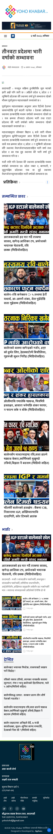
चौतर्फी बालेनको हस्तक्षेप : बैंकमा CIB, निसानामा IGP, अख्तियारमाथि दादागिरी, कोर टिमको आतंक (25, 512)
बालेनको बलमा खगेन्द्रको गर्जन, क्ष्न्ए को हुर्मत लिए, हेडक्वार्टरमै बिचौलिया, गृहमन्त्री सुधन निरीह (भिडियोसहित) (25, 352)
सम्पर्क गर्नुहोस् (34, 799)
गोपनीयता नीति (24, 799)
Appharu (38, 831)
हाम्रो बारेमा (13, 799)
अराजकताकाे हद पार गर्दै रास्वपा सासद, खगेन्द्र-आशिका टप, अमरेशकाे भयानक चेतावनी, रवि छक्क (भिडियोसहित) (25, 244)
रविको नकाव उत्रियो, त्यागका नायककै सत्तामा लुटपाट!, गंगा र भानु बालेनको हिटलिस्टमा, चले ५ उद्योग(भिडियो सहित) (26, 683)
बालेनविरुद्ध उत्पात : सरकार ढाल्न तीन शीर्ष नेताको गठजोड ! (24, 697)
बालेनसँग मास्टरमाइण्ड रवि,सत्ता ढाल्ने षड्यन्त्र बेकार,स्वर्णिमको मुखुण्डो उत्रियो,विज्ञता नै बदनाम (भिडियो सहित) (26, 459)
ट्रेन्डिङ (9, 659)
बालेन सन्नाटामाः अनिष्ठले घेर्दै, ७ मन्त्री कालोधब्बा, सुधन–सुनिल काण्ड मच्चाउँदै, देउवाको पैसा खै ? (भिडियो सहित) (23, 726)
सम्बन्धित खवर (13, 196)
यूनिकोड (46, 798)
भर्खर (6, 529)
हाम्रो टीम (5, 799)
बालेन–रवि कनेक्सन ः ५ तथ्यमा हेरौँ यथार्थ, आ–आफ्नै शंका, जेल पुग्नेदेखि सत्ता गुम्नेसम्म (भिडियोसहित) (25, 299)
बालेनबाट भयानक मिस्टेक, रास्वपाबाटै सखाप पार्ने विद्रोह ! (25, 669)
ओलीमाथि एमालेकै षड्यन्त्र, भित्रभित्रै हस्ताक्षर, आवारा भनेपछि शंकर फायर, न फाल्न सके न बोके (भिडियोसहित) (25, 405)
